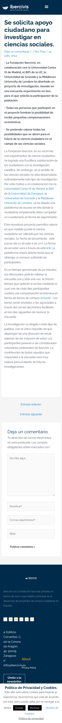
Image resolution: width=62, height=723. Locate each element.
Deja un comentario (16, 51)
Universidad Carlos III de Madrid (24, 188)
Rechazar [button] (35, 708)
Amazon (45, 298)
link (48, 248)
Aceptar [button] (19, 708)
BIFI (51, 188)
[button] (46, 6)
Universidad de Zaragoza (27, 193)
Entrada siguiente (31, 414)
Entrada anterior (31, 404)
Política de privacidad (31, 718)
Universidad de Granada (19, 198)
